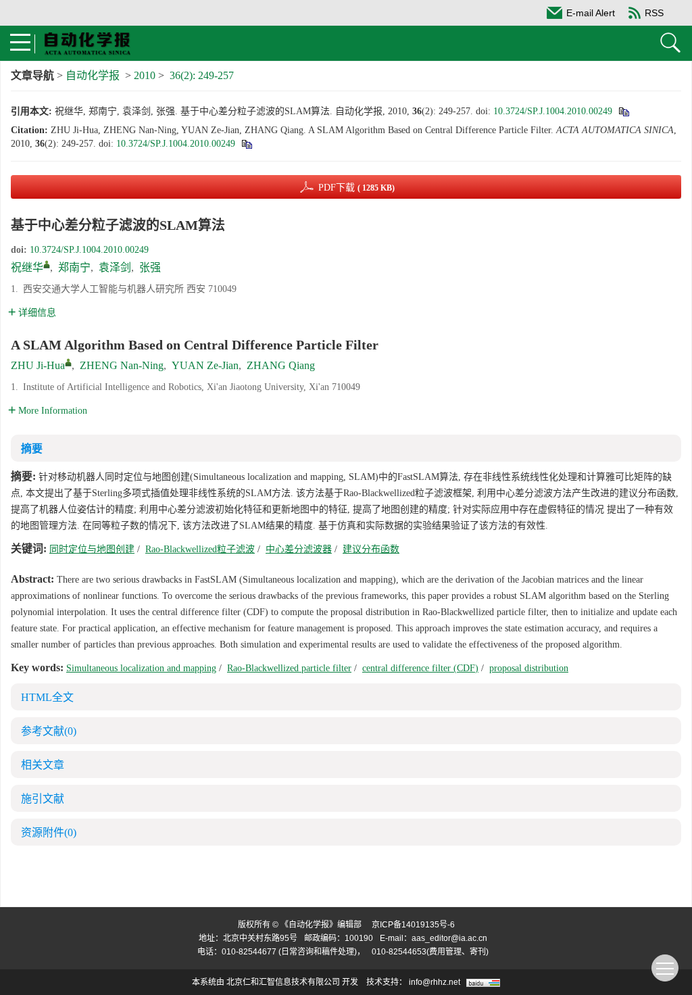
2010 (144, 75)
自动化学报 (93, 75)
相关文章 (42, 765)
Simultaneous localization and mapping (141, 668)
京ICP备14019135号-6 (413, 924)
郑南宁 (74, 267)
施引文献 (42, 798)
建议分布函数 (371, 549)
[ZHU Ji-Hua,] (68, 362)
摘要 (32, 448)
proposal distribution (528, 668)
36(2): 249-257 (202, 75)
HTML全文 (47, 697)
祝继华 (27, 267)
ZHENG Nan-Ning (122, 365)
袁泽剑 (115, 267)
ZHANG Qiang (281, 365)
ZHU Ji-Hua (38, 365)
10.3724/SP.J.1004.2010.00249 (552, 111)
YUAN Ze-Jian (205, 365)
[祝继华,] (46, 264)
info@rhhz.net (434, 982)
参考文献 (48, 731)
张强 (150, 267)
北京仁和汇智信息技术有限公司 (283, 982)
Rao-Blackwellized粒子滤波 (200, 549)
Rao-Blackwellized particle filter (289, 668)
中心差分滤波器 (299, 549)
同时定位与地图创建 (91, 549)
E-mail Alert (590, 12)
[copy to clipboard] (246, 144)
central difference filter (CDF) (420, 668)
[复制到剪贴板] (623, 111)
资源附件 (48, 832)
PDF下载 (356, 188)
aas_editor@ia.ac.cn (449, 938)
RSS (654, 12)
